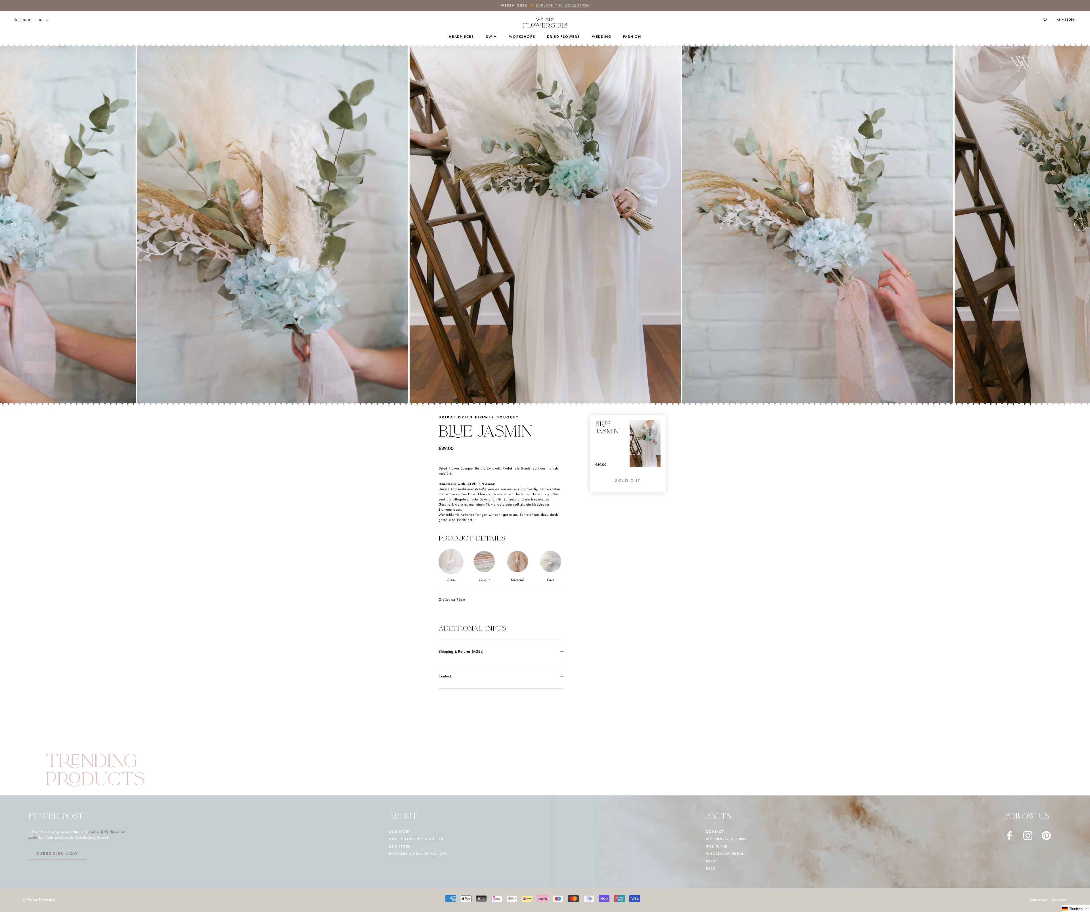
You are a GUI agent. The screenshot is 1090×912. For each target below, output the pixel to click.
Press (712, 861)
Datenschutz (1038, 899)
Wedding (601, 36)
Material (517, 580)
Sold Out (627, 480)
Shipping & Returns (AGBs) (461, 651)
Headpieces (461, 36)
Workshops (522, 36)
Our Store (399, 846)
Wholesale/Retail (725, 854)
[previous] (9, 224)
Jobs (710, 868)
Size (451, 580)
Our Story (399, 831)
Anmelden (1066, 20)
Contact (445, 676)
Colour (484, 580)
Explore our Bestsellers (569, 5)
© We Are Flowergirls (39, 899)
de (41, 20)
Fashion (632, 36)
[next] (1080, 224)
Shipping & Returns (726, 839)
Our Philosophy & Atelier (416, 839)
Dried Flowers (563, 36)
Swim (491, 36)
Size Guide (716, 846)
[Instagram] (1027, 835)
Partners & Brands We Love (418, 854)
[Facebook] (1009, 835)
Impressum (1059, 899)
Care (550, 580)
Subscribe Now (57, 853)
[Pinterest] (1046, 835)
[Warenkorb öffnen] (1048, 19)
